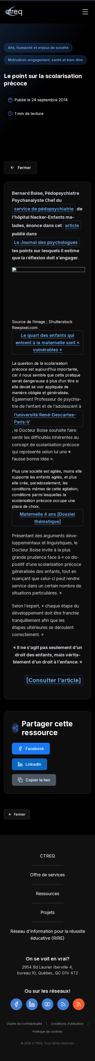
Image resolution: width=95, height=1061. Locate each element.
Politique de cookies (47, 1031)
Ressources (47, 893)
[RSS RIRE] (79, 1004)
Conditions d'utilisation (67, 1024)
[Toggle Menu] (85, 12)
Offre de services (47, 874)
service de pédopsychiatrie (44, 208)
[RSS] (63, 1004)
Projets (47, 912)
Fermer (19, 814)
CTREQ (47, 855)
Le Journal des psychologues (46, 242)
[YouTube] (47, 1004)
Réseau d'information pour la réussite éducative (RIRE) (47, 935)
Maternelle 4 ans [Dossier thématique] (47, 518)
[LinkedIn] (32, 1004)
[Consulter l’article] (53, 680)
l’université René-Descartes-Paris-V (45, 418)
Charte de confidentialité (24, 1024)
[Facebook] (16, 1004)
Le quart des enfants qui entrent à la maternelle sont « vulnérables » (47, 342)
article (72, 225)
